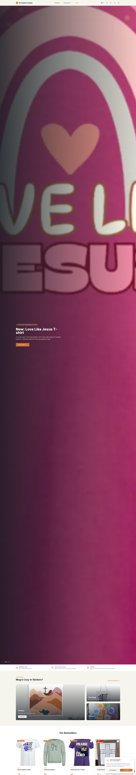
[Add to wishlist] (38, 741)
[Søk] (106, 2)
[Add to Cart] (37, 763)
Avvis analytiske (112, 770)
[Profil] (110, 2)
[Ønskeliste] (114, 2)
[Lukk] (132, 760)
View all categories (113, 680)
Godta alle (126, 770)
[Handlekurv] (118, 2)
